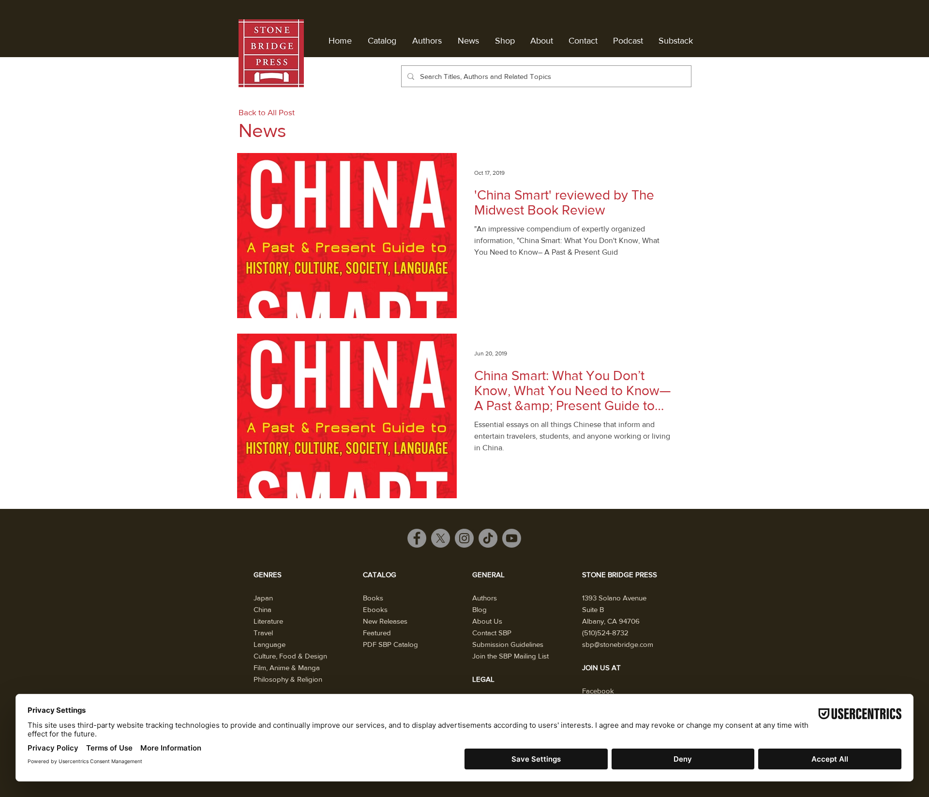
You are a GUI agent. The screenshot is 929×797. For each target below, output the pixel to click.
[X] (440, 538)
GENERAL (488, 574)
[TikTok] (488, 538)
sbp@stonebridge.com (617, 644)
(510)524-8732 (605, 632)
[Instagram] (464, 538)
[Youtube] (511, 538)
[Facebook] (416, 538)
